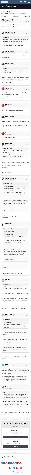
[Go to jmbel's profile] (3, 365)
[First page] (1, 16)
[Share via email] (18, 463)
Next (26, 16)
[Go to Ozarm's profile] (3, 88)
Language (11, 471)
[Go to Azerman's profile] (3, 280)
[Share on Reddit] (13, 463)
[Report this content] (26, 21)
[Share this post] (28, 21)
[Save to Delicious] (11, 463)
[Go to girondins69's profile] (3, 314)
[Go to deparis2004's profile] (3, 144)
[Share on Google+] (6, 463)
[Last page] (29, 16)
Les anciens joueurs (23, 13)
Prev (5, 16)
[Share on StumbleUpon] (16, 463)
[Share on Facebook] (4, 463)
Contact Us (19, 471)
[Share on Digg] (9, 463)
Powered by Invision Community (15, 472)
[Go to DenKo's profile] (3, 387)
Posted (10, 21)
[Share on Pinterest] (20, 463)
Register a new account (15, 437)
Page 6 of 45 (15, 16)
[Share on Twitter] (2, 463)
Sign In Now (15, 446)
